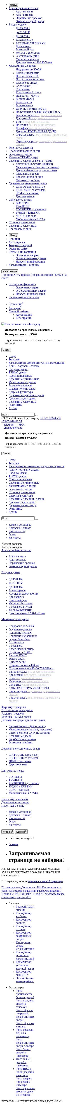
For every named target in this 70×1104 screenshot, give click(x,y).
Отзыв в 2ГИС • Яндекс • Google (21, 893)
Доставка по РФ (31, 887)
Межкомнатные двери (22, 65)
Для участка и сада (20, 199)
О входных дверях (27, 255)
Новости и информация (30, 261)
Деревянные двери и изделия (26, 395)
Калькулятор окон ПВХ (23, 973)
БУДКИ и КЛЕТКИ (28, 212)
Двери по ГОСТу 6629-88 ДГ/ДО (36, 131)
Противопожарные (20, 375)
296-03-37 (50, 418)
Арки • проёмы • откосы (23, 8)
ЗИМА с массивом (27, 193)
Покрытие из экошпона (30, 79)
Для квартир (23, 46)
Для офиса (34, 128)
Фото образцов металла (25, 1025)
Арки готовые (24, 14)
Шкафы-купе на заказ (22, 222)
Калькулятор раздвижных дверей (23, 936)
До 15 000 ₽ (23, 28)
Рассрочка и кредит (49, 890)
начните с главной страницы (45, 881)
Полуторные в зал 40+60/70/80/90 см (38, 111)
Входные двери (18, 24)
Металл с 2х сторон (28, 52)
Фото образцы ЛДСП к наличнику (24, 1033)
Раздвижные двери (20, 154)
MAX (22, 424)
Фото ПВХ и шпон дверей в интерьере (25, 1072)
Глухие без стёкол (27, 82)
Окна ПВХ (15, 404)
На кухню (35, 124)
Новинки (14, 238)
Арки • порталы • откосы (24, 365)
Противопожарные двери (24, 150)
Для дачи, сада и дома (22, 398)
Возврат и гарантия (24, 890)
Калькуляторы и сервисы (24, 264)
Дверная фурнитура (21, 391)
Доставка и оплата (20, 527)
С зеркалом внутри (27, 55)
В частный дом (25, 49)
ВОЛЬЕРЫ (22, 202)
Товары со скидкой (20, 245)
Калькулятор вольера (23, 921)
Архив (13, 408)
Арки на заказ (24, 11)
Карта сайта (24, 897)
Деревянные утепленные (24, 378)
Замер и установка (20, 524)
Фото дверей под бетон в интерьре (23, 1081)
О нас (12, 534)
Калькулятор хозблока (23, 915)
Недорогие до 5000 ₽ (28, 69)
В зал (33, 121)
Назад (13, 4)
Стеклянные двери (27, 173)
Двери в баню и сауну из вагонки (36, 170)
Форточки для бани (28, 180)
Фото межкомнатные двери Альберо (25, 1042)
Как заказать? (17, 531)
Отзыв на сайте (18, 248)
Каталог (11, 547)
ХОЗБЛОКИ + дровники (31, 209)
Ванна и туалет (39, 115)
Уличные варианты (27, 59)
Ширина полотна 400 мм (31, 108)
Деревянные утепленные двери (28, 183)
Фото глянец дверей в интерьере (23, 1062)
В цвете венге (24, 105)
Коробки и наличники (29, 176)
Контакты (15, 537)
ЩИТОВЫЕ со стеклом (30, 189)
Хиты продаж (17, 242)
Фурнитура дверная (21, 147)
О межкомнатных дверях (31, 258)
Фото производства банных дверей (25, 994)
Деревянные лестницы (22, 225)
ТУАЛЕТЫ (22, 206)
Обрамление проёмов (29, 18)
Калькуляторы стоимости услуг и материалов (36, 362)
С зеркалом (23, 89)
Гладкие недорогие (27, 72)
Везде (12, 356)
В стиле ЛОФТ (25, 98)
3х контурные (24, 39)
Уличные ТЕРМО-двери (23, 157)
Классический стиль (28, 92)
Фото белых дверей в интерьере (23, 1052)
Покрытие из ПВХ (27, 76)
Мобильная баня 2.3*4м (30, 219)
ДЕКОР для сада (26, 215)
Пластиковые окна (20, 228)
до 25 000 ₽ (23, 32)
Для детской (37, 118)
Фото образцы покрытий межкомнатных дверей (25, 1015)
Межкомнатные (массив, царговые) (37, 167)
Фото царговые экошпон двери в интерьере (25, 1091)
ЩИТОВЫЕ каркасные (30, 186)
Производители (11, 887)
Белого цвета (24, 102)
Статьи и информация (22, 251)
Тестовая (14, 359)
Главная (13, 844)
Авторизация (24, 314)
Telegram (9, 424)
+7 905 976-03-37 (11, 421)
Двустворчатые (25, 196)
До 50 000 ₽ (23, 36)
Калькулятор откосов (23, 928)
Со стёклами (23, 85)
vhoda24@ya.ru (13, 427)
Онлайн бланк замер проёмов (25, 980)
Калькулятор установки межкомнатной (25, 955)
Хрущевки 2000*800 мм (30, 42)
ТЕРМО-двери (18, 372)
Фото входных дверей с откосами (25, 1003)
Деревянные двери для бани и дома (30, 160)
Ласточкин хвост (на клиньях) (34, 163)
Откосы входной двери (30, 21)
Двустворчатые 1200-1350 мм (34, 62)
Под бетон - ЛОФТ (27, 95)
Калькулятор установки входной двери (25, 965)
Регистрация (23, 317)
